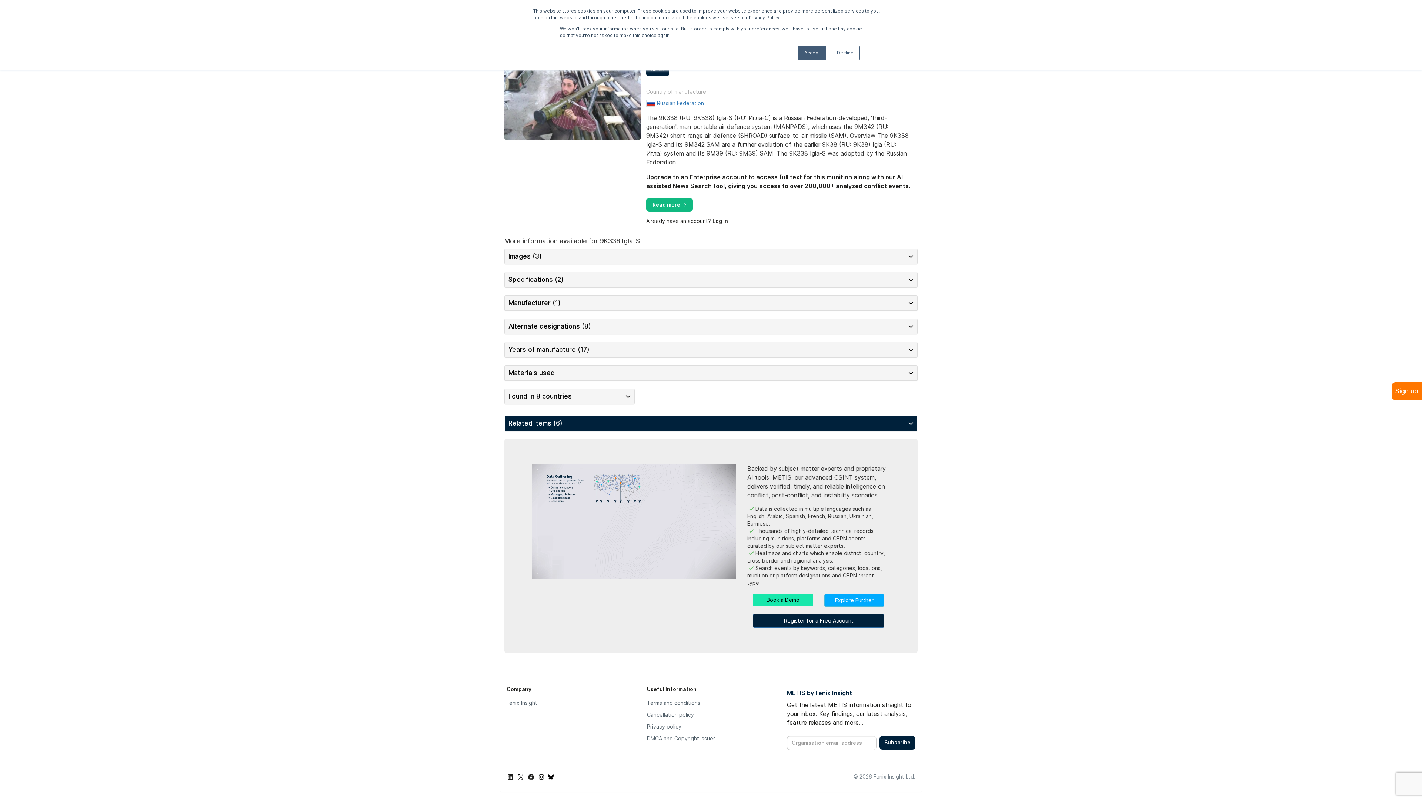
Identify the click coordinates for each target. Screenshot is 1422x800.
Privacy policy (664, 726)
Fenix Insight (522, 703)
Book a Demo (783, 600)
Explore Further (854, 600)
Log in (720, 221)
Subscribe (897, 742)
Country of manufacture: (677, 91)
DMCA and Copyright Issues (681, 738)
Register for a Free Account (819, 620)
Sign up (1406, 391)
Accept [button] (812, 53)
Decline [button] (845, 53)
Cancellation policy (670, 714)
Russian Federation (680, 103)
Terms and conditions (673, 703)
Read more (666, 204)
